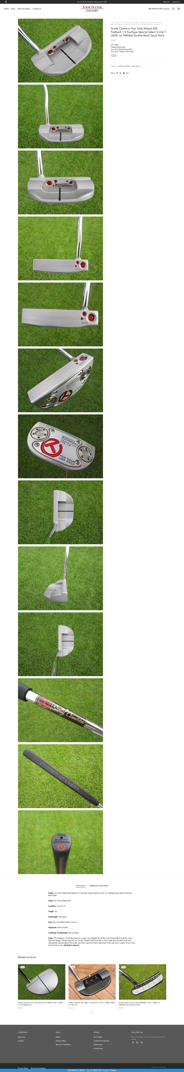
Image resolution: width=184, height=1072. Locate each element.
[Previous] (17, 981)
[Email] (127, 73)
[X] (120, 73)
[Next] (166, 981)
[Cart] (178, 9)
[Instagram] (141, 1042)
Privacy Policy (61, 1040)
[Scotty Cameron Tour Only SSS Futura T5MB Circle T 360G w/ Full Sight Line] (41, 982)
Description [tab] (81, 885)
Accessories (98, 1048)
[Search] (173, 9)
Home (6, 8)
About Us (166, 2)
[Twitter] (137, 1042)
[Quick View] (61, 973)
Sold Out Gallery (24, 8)
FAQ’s (58, 1037)
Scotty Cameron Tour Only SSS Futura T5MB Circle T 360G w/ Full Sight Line (40, 1003)
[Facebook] (117, 73)
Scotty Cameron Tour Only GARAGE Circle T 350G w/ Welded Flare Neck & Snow (139, 1003)
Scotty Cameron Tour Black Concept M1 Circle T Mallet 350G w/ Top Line (91, 1003)
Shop (13, 8)
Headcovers (98, 1044)
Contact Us (176, 2)
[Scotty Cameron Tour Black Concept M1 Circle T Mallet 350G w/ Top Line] (92, 982)
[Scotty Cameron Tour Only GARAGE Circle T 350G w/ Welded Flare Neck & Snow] (142, 982)
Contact (21, 1040)
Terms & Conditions (63, 1044)
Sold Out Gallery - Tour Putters (129, 23)
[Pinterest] (123, 73)
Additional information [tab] (98, 885)
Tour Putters (98, 1037)
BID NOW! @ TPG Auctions (159, 8)
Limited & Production (102, 1040)
